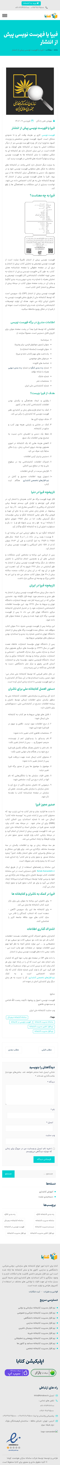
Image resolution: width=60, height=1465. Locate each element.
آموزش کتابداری (46, 1192)
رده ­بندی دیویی (15, 368)
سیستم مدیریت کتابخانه (44, 1227)
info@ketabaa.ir (41, 1395)
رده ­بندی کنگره (36, 368)
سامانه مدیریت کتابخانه (44, 1022)
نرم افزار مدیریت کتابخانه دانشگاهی (39, 1318)
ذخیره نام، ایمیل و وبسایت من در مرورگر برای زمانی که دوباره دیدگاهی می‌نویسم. (28, 1150)
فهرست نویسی (48, 135)
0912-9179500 (46, 1411)
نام (53, 1110)
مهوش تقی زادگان (44, 121)
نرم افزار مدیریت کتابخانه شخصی (40, 1348)
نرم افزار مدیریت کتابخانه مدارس (41, 1323)
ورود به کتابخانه (29, 3)
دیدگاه (51, 1082)
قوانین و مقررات (51, 1292)
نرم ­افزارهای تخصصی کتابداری (36, 480)
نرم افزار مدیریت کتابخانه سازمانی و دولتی (36, 1308)
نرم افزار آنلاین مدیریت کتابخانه (41, 1026)
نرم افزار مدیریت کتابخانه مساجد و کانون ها (36, 1343)
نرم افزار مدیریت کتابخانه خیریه (41, 1333)
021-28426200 (22, 7)
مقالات (49, 50)
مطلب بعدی (13, 1050)
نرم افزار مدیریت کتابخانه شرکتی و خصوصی (36, 1313)
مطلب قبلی (47, 1050)
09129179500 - (37, 7)
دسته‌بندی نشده (46, 1197)
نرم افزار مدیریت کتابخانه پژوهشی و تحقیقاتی (34, 1338)
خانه (56, 50)
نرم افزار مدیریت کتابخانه (44, 1031)
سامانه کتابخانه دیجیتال (17, 1017)
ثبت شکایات (34, 1292)
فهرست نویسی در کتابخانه (21, 1022)
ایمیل (49, 1123)
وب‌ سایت (50, 1135)
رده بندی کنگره (9, 1214)
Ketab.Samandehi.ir (46, 871)
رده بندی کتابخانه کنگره (45, 1214)
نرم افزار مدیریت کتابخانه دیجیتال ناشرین (37, 1328)
